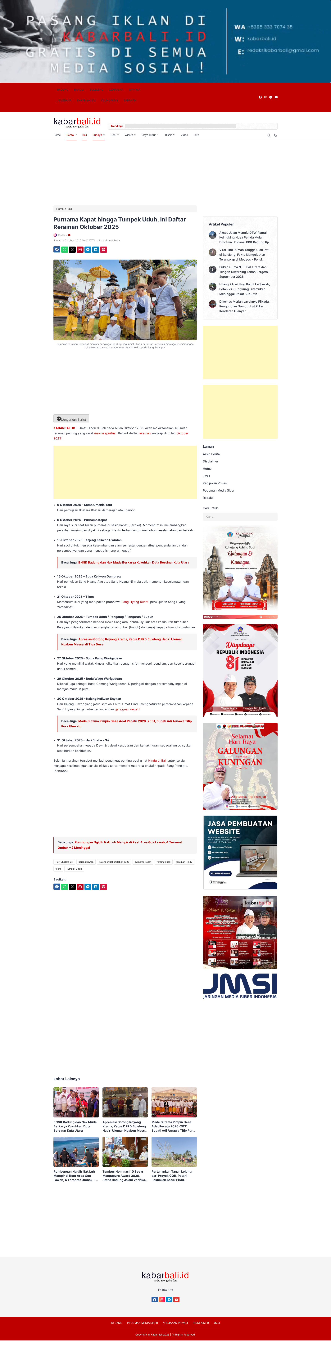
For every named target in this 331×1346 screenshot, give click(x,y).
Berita (70, 134)
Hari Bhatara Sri (64, 861)
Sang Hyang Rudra (134, 602)
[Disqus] (125, 1008)
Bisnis (168, 134)
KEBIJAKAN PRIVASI (175, 1322)
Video (184, 134)
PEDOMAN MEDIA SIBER (142, 1322)
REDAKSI (116, 1322)
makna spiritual (105, 433)
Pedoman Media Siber (218, 490)
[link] (260, 97)
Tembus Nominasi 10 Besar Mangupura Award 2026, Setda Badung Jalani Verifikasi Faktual (124, 1176)
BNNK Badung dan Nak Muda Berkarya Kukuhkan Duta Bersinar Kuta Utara (133, 562)
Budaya (97, 134)
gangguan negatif (127, 709)
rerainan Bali (163, 861)
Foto (196, 134)
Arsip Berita (211, 454)
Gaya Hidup (149, 134)
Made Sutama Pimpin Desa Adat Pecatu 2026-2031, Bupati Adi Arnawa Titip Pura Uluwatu (173, 1126)
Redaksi (208, 498)
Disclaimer (210, 461)
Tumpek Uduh (74, 868)
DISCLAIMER (201, 1322)
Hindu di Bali (157, 760)
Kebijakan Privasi (215, 483)
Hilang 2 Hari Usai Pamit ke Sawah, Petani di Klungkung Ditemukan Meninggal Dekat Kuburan (244, 289)
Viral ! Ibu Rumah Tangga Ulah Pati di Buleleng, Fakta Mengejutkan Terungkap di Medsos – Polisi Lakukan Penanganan (244, 255)
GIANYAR (134, 89)
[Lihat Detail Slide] (165, 41)
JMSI (206, 476)
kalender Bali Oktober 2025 (114, 861)
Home (57, 134)
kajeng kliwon (86, 861)
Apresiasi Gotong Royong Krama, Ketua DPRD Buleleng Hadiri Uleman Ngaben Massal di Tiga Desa (124, 1126)
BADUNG (62, 89)
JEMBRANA (64, 100)
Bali (84, 134)
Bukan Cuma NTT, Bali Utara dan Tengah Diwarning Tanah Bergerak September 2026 (244, 272)
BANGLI (79, 89)
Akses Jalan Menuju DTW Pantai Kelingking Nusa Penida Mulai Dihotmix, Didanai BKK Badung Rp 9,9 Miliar (244, 238)
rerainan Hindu (184, 861)
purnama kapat (143, 861)
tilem (58, 868)
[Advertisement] (165, 173)
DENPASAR (116, 89)
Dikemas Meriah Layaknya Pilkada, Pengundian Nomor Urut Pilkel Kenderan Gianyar (244, 306)
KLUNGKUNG (109, 100)
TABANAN (130, 100)
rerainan (145, 433)
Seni (113, 134)
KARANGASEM (86, 100)
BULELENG (96, 89)
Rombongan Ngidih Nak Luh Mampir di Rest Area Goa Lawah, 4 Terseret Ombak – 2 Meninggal (75, 1176)
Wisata (129, 134)
